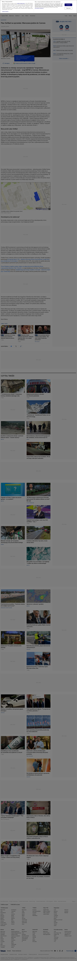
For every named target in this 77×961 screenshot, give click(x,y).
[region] (38, 6)
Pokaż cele (68, 8)
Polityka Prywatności (5, 11)
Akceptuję (68, 4)
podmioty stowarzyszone (21, 3)
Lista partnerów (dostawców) (39, 8)
